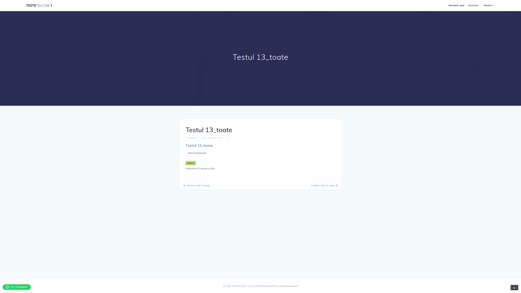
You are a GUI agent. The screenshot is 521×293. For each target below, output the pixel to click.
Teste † (39, 5)
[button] (17, 287)
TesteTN (473, 5)
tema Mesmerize (289, 286)
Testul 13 (190, 163)
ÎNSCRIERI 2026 (456, 5)
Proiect (488, 5)
